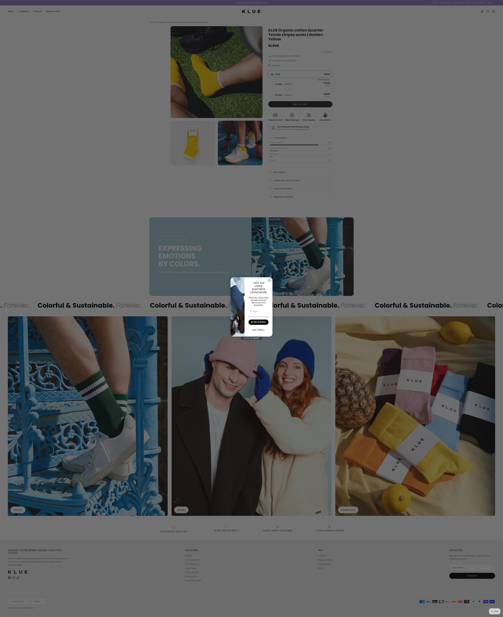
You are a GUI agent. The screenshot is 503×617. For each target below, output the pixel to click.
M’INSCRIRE (258, 322)
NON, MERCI (258, 330)
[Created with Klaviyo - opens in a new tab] (251, 338)
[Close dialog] (269, 280)
